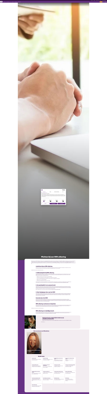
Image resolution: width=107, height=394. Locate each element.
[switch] (50, 201)
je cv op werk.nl (60, 305)
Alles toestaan (61, 203)
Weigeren (45, 203)
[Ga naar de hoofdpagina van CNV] (1, 1)
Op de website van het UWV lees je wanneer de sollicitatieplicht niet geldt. (60, 282)
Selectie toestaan (53, 203)
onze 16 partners (44, 194)
